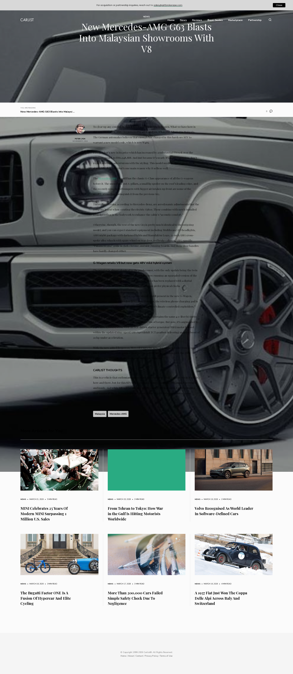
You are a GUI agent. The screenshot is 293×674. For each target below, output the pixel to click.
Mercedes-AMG (107, 178)
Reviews (197, 20)
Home (171, 20)
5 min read (50, 499)
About (131, 656)
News (183, 20)
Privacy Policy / (152, 656)
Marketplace (235, 20)
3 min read (137, 499)
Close (279, 5)
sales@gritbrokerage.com (168, 5)
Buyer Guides (215, 20)
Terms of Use (166, 656)
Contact (139, 656)
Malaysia (100, 413)
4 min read (225, 584)
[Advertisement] (146, 79)
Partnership (255, 20)
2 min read (225, 499)
